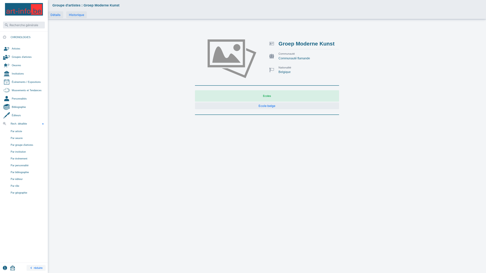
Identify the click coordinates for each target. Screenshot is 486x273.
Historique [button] (76, 15)
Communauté (287, 53)
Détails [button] (55, 15)
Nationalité (285, 67)
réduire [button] (38, 267)
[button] (42, 123)
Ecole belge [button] (267, 106)
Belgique (285, 72)
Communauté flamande (294, 58)
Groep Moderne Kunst (307, 44)
